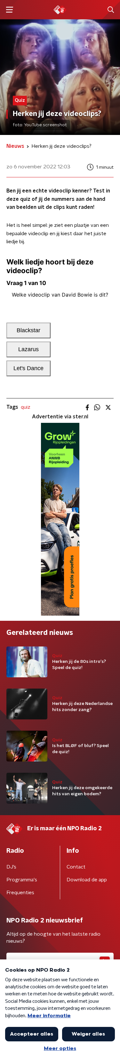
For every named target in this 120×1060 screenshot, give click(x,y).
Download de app (87, 879)
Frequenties (20, 892)
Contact (76, 866)
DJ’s (11, 866)
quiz (25, 407)
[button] (9, 10)
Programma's (21, 879)
